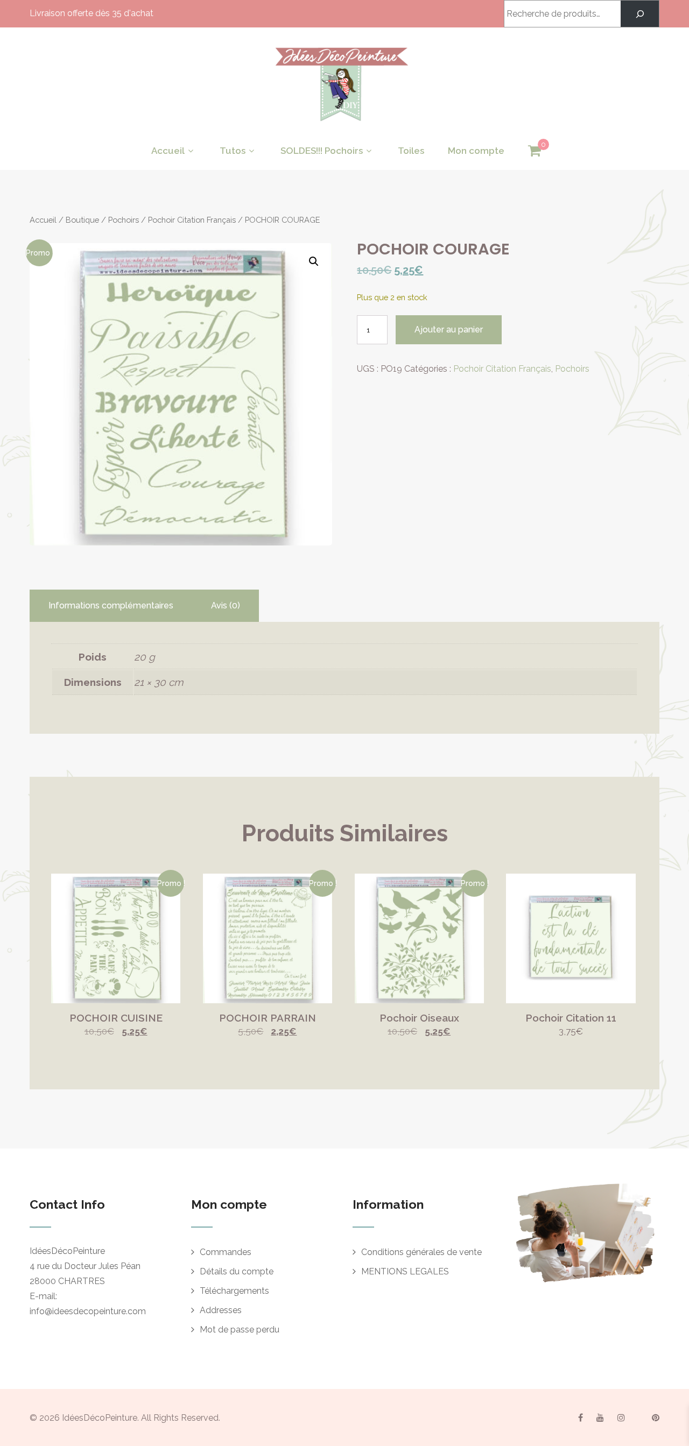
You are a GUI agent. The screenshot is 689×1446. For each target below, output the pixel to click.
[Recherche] (640, 14)
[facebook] (580, 1417)
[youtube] (600, 1417)
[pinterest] (655, 1417)
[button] (314, 261)
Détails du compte (236, 1271)
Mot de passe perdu (239, 1329)
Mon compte (476, 150)
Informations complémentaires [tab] (110, 605)
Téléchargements (234, 1291)
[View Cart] (534, 151)
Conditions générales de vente (421, 1252)
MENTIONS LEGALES (405, 1271)
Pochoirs (123, 219)
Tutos (232, 150)
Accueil (168, 150)
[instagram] (621, 1417)
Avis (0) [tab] (225, 605)
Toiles (411, 150)
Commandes (225, 1252)
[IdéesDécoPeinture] (340, 124)
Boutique (82, 219)
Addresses (221, 1310)
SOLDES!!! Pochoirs (321, 150)
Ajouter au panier (448, 329)
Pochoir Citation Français (192, 219)
